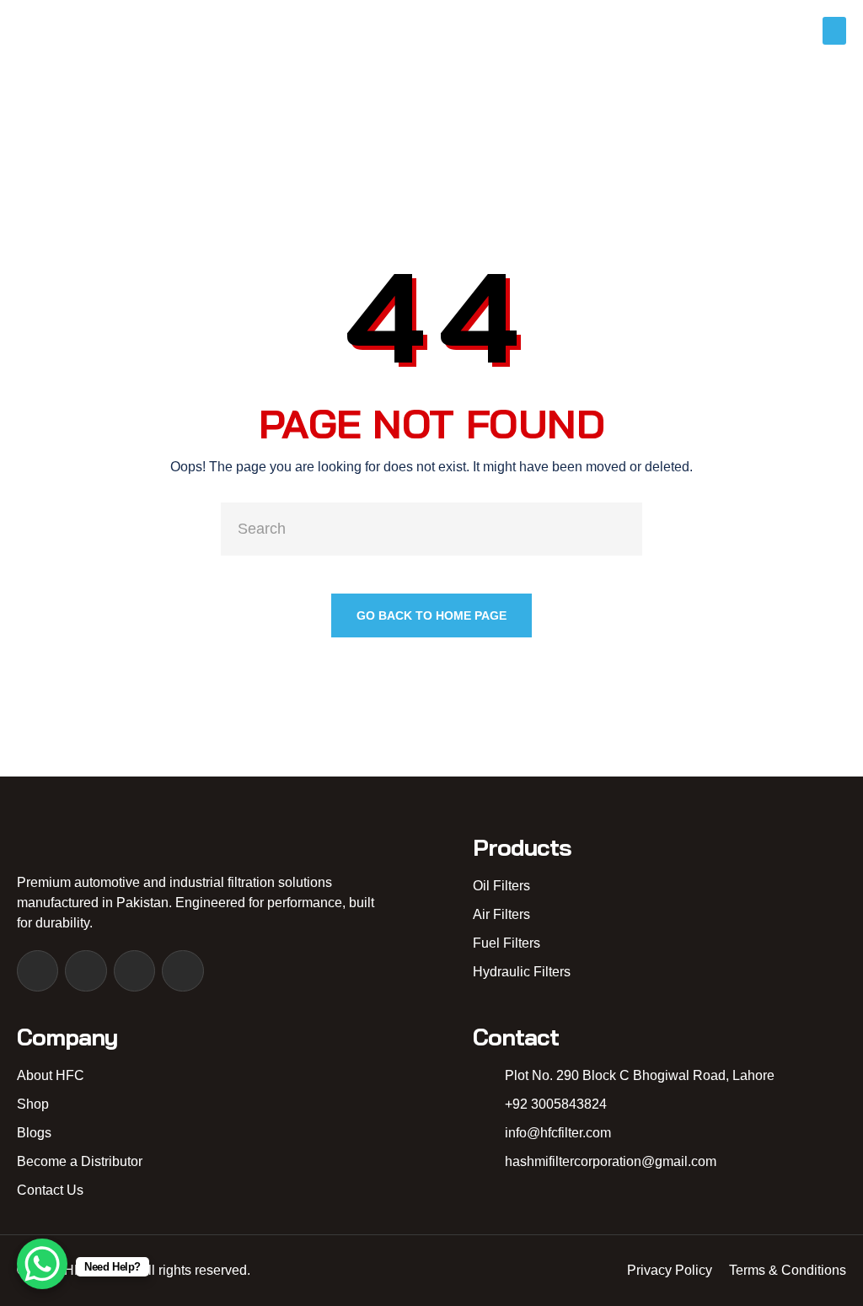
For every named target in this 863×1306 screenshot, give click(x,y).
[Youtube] (134, 971)
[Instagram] (85, 971)
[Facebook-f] (37, 971)
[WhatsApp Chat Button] (42, 1264)
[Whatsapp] (182, 971)
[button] (834, 31)
